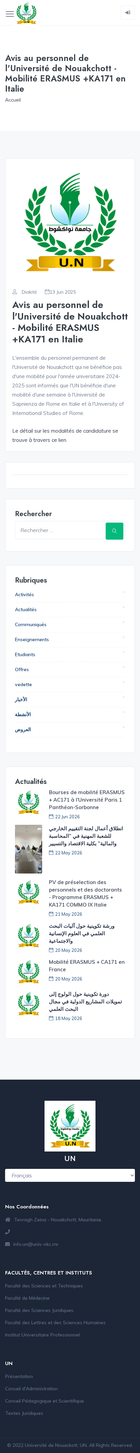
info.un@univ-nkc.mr (35, 1244)
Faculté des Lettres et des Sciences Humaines (55, 1322)
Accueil (13, 100)
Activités (24, 594)
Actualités (26, 609)
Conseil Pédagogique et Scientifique (44, 1401)
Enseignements (32, 639)
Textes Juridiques (24, 1413)
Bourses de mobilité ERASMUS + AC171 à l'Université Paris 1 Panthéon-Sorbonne (87, 799)
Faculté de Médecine (27, 1298)
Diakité (28, 292)
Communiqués (31, 624)
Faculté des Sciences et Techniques (44, 1286)
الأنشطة (23, 714)
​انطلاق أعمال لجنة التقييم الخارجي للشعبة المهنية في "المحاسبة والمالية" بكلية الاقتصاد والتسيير (86, 836)
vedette (23, 684)
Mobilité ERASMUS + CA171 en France (87, 966)
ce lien (59, 440)
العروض (23, 729)
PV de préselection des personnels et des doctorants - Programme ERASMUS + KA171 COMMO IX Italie (85, 893)
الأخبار (21, 699)
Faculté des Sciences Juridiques (39, 1310)
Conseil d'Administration (31, 1389)
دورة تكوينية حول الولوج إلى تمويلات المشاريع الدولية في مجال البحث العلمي (85, 1001)
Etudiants (25, 654)
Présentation (19, 1376)
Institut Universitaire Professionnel (42, 1335)
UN (83, 1445)
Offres (22, 669)
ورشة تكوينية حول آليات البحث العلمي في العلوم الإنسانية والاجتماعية (82, 933)
